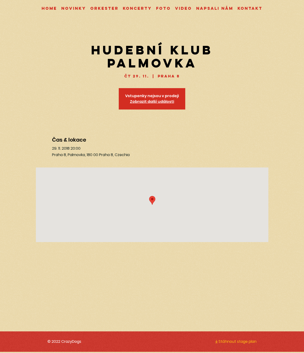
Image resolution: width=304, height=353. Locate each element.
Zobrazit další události (152, 101)
